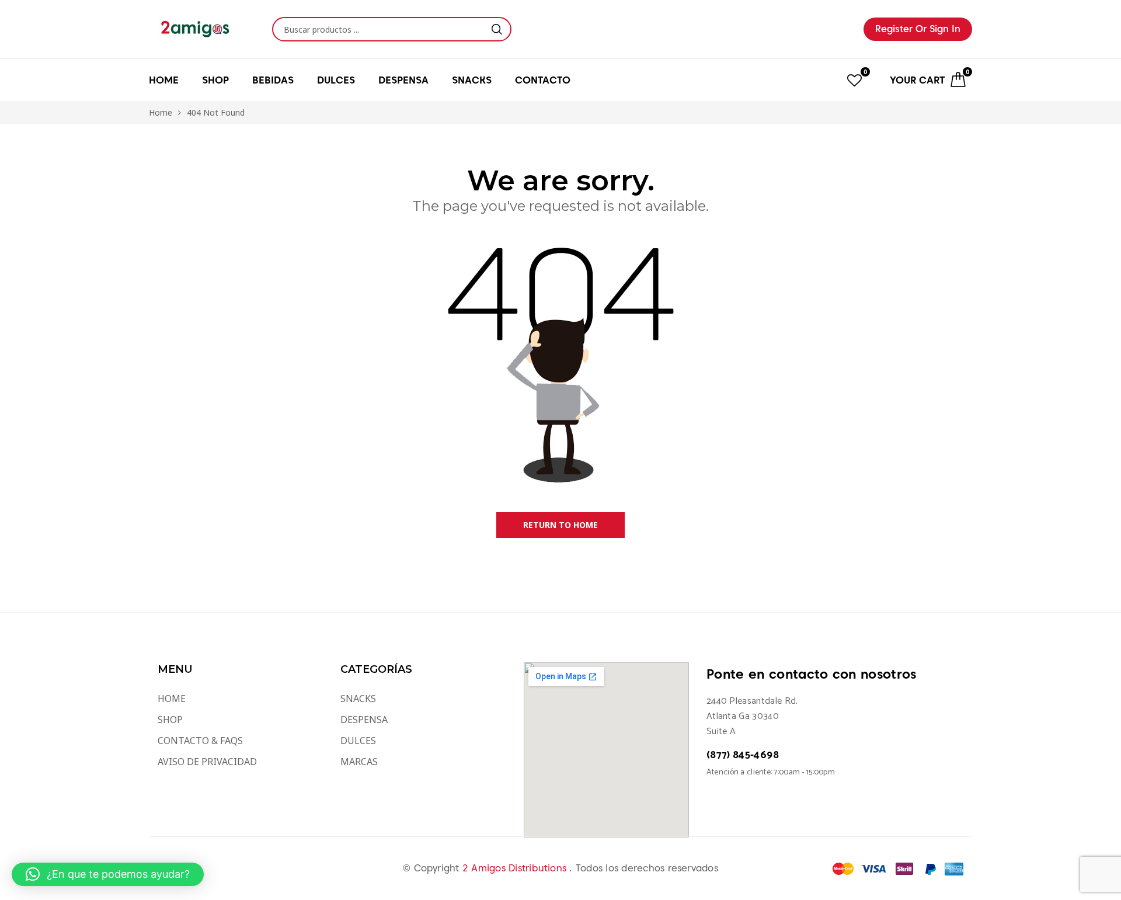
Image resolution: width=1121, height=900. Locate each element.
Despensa (403, 80)
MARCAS (359, 761)
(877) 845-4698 (742, 755)
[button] (108, 874)
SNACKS (358, 698)
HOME (164, 80)
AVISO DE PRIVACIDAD (207, 761)
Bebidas (273, 80)
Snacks (472, 80)
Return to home (560, 524)
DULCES (358, 740)
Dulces (336, 80)
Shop (215, 80)
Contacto (542, 80)
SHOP (170, 719)
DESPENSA (364, 719)
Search (496, 29)
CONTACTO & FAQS (200, 740)
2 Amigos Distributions (516, 868)
